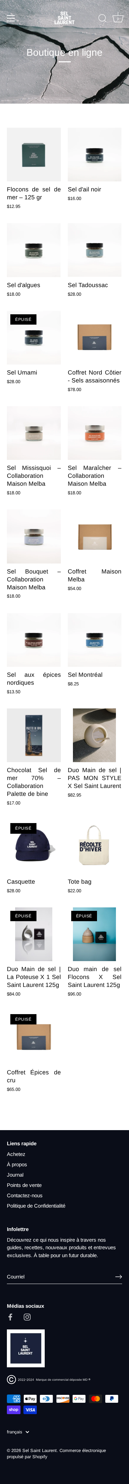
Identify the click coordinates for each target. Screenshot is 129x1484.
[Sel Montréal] (95, 640)
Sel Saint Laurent (39, 1450)
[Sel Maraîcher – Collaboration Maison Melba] (95, 433)
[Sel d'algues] (34, 250)
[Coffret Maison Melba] (95, 536)
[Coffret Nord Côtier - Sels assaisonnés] (95, 338)
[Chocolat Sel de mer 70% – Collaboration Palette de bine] (34, 735)
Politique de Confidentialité (36, 1206)
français (14, 1431)
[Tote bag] (95, 847)
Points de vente (24, 1185)
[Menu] (11, 18)
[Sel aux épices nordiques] (34, 640)
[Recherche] (102, 19)
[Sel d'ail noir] (95, 155)
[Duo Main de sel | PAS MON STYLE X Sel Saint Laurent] (95, 735)
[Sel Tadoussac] (95, 250)
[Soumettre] (118, 1276)
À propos (17, 1164)
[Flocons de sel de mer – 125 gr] (34, 155)
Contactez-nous (25, 1195)
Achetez (16, 1154)
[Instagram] (27, 1316)
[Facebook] (10, 1316)
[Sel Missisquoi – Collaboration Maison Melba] (34, 433)
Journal (15, 1175)
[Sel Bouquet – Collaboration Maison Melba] (34, 536)
